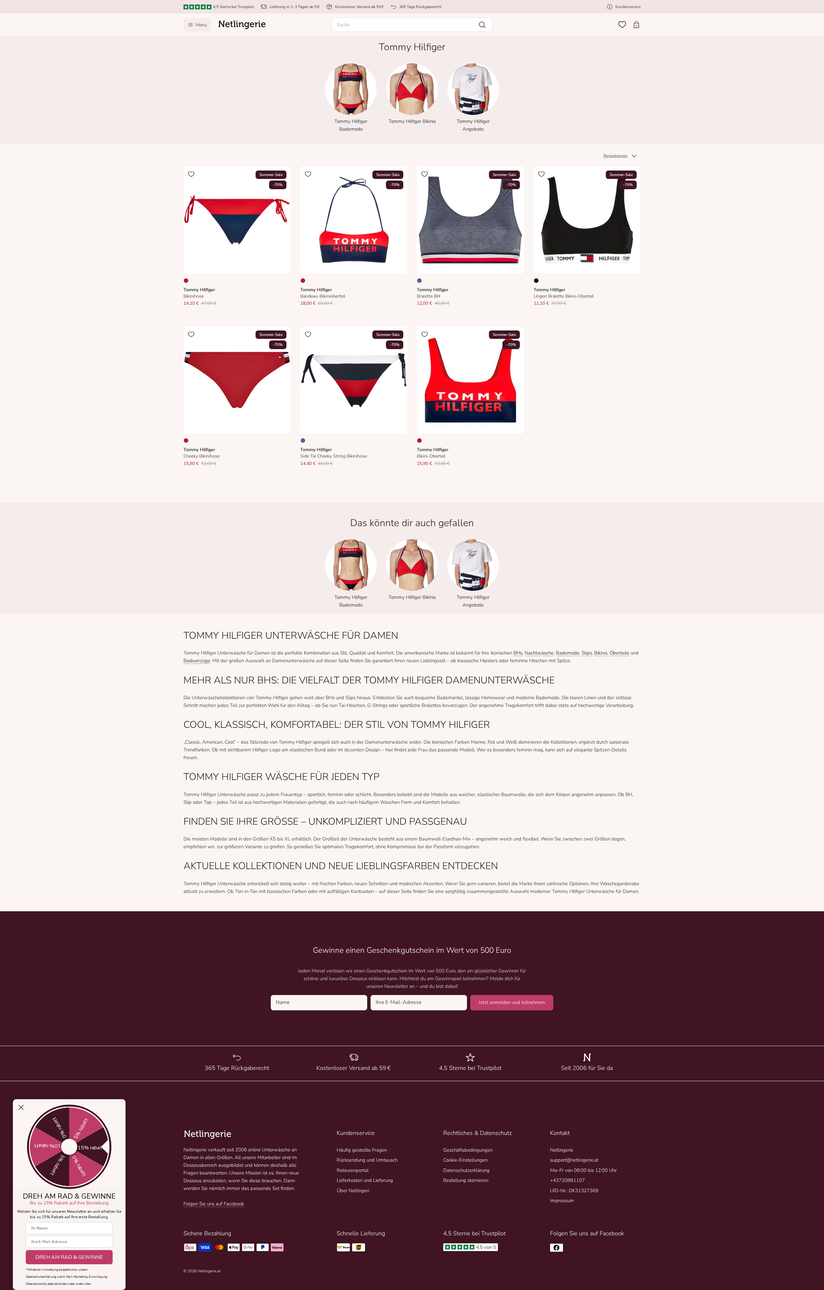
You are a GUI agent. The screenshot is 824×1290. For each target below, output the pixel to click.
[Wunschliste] (622, 24)
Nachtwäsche (539, 653)
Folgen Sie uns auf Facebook (213, 1204)
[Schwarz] (536, 280)
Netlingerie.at (209, 1271)
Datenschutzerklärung (466, 1170)
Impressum (562, 1200)
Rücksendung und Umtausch (367, 1160)
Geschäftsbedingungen (467, 1150)
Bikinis (600, 653)
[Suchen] (482, 25)
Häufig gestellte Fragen (362, 1150)
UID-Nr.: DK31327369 (574, 1190)
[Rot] (186, 280)
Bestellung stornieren (465, 1180)
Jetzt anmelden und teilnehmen (512, 1002)
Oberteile (619, 653)
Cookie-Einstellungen (465, 1160)
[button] (412, 25)
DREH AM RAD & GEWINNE (69, 1257)
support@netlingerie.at (574, 1160)
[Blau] (419, 280)
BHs (517, 653)
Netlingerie (561, 1150)
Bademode (567, 653)
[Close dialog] (21, 1107)
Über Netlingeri (353, 1190)
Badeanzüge (196, 660)
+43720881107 (567, 1180)
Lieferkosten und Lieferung (365, 1180)
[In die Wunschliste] (191, 174)
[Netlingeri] (242, 25)
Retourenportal (353, 1170)
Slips (587, 653)
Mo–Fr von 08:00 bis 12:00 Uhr (583, 1170)
